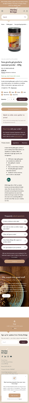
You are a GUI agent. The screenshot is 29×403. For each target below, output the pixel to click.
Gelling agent (9, 24)
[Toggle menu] (2, 11)
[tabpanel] (14, 174)
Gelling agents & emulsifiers (9, 59)
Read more (14, 88)
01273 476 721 (18, 136)
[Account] (24, 11)
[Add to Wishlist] (14, 104)
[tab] (5, 142)
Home (2, 24)
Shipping (3, 72)
